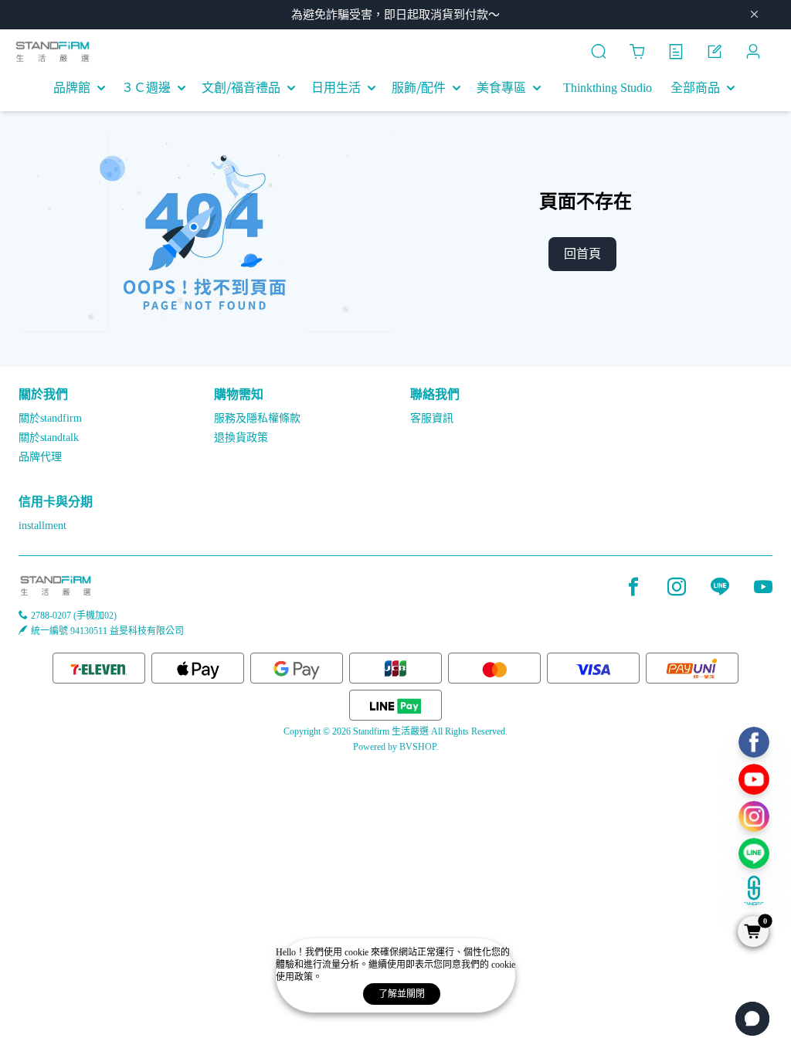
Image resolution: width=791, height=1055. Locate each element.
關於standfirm (50, 418)
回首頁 (582, 253)
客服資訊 (431, 418)
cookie (358, 952)
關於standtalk (49, 437)
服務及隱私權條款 (257, 418)
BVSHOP (417, 746)
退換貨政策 (241, 437)
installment (42, 525)
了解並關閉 (402, 994)
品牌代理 (40, 457)
